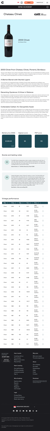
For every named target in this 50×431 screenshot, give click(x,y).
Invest (28, 2)
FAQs (34, 370)
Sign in (16, 374)
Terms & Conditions (19, 397)
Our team (35, 366)
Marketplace (40, 2)
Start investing (18, 365)
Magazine (16, 386)
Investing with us (18, 356)
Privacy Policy (18, 395)
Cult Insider (17, 388)
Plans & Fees (17, 361)
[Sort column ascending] (7, 203)
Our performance (19, 368)
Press (34, 372)
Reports (16, 383)
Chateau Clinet (13, 14)
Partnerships (36, 368)
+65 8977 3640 (5, 357)
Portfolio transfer (19, 370)
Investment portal (19, 372)
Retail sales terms (19, 399)
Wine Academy (18, 378)
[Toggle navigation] (47, 2)
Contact (35, 374)
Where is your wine (19, 359)
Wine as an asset (37, 356)
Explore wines (18, 381)
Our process (17, 358)
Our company (36, 364)
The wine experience (38, 358)
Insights (16, 385)
